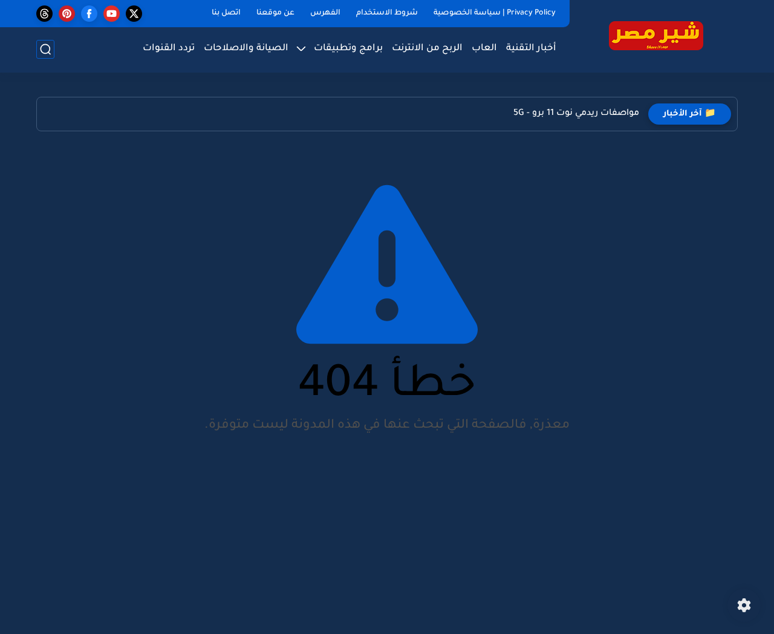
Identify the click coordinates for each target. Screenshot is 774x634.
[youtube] (111, 13)
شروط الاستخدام (387, 13)
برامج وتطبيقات (348, 49)
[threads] (44, 13)
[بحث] (45, 49)
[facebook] (89, 13)
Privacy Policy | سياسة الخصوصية (495, 13)
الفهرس (325, 13)
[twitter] (134, 13)
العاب (484, 49)
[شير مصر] (656, 35)
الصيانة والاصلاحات (246, 49)
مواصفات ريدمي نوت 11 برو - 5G (576, 114)
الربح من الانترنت (427, 49)
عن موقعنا (275, 13)
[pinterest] (67, 13)
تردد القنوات (169, 49)
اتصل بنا (226, 13)
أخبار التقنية (531, 49)
